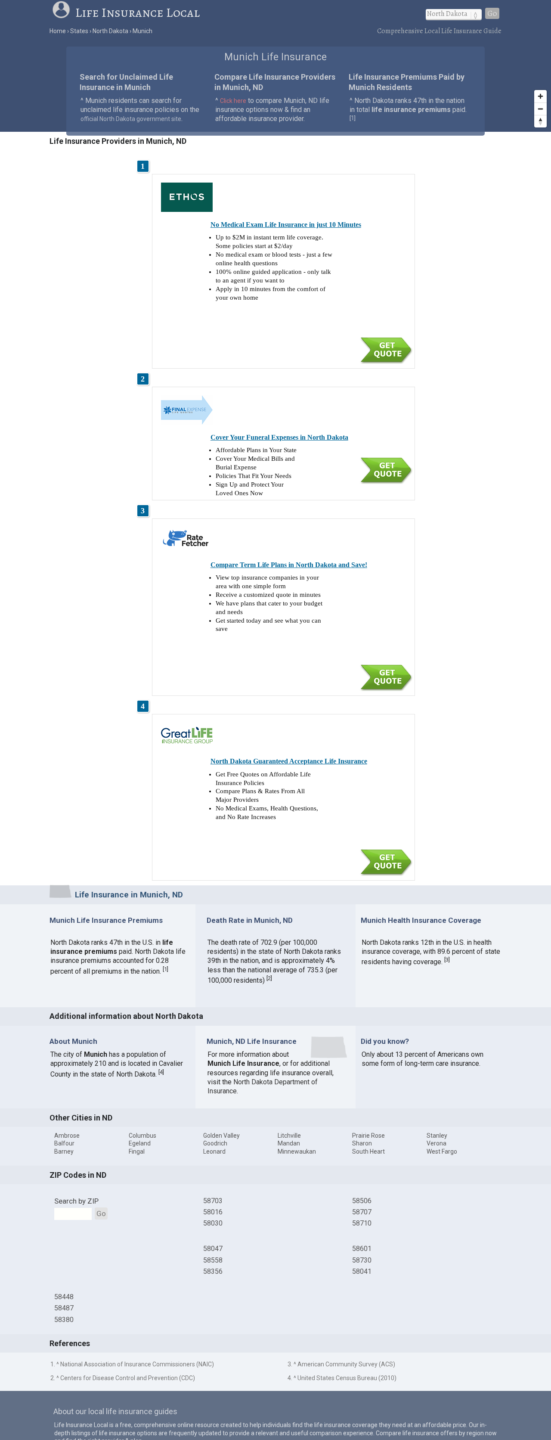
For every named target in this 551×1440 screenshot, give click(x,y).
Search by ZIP (76, 1201)
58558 (213, 1260)
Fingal (137, 1151)
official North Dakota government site (130, 118)
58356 (213, 1271)
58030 (213, 1223)
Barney (64, 1151)
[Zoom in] (540, 96)
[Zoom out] (540, 108)
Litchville (289, 1135)
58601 (361, 1248)
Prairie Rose (368, 1135)
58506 (361, 1201)
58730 (361, 1260)
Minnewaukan (297, 1151)
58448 (64, 1297)
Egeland (140, 1143)
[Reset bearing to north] (540, 121)
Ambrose (67, 1135)
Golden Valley (221, 1135)
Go (492, 13)
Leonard (214, 1151)
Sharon (362, 1143)
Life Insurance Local (137, 12)
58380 (64, 1320)
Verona (436, 1143)
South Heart (368, 1151)
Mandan (289, 1143)
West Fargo (442, 1151)
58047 (213, 1248)
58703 (213, 1201)
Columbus (142, 1135)
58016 (213, 1212)
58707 (361, 1212)
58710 (361, 1223)
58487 (64, 1308)
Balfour (64, 1143)
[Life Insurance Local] (63, 12)
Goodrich (215, 1143)
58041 (361, 1271)
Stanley (437, 1135)
